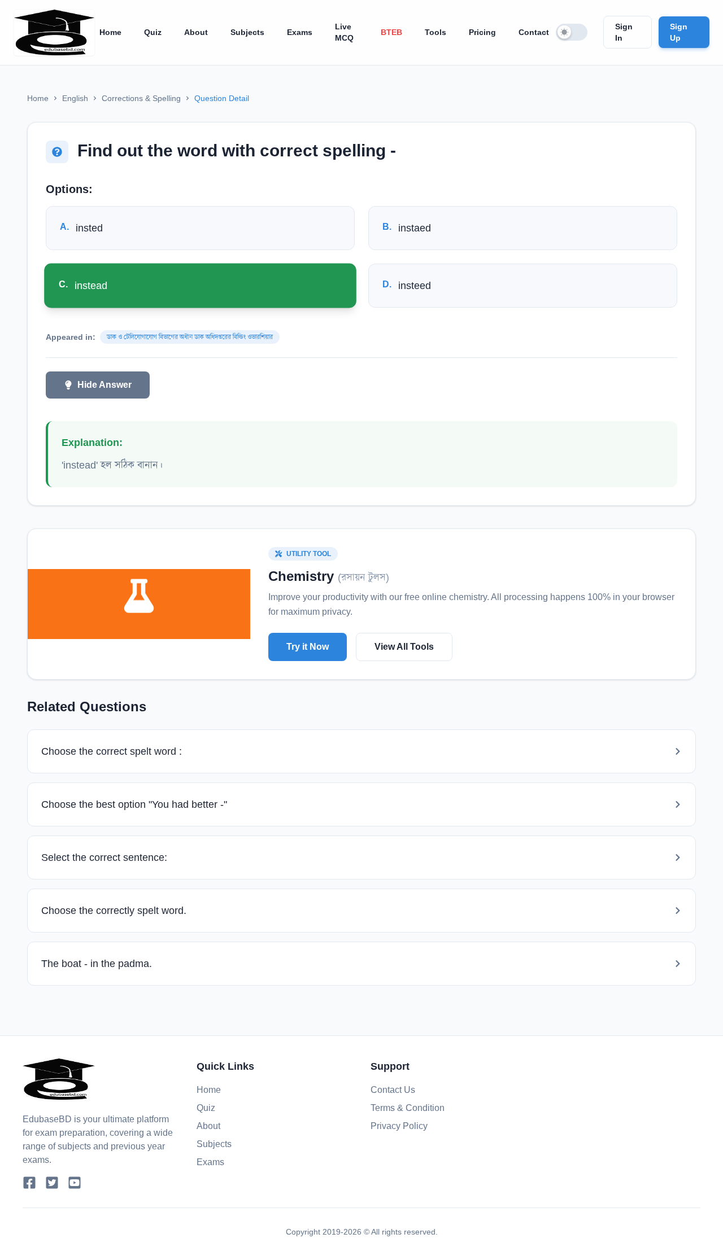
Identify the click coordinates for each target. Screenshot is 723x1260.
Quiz (153, 32)
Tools (435, 32)
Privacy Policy (399, 1126)
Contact (534, 32)
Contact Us (393, 1090)
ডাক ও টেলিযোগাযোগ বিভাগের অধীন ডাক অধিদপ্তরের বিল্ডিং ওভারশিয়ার (190, 337)
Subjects (247, 32)
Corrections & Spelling (141, 98)
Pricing (482, 32)
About (196, 32)
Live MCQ (344, 32)
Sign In (624, 32)
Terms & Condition (408, 1108)
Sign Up (678, 32)
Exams (299, 32)
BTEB (391, 32)
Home (110, 32)
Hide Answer (104, 385)
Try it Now (307, 646)
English (75, 98)
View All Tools (404, 646)
